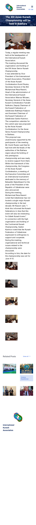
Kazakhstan (25, 379)
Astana (23, 377)
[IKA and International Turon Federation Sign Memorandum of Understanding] (9, 387)
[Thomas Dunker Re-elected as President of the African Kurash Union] (26, 387)
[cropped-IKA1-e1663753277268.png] (9, 4)
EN (32, 9)
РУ (30, 9)
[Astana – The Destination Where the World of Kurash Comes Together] (26, 365)
